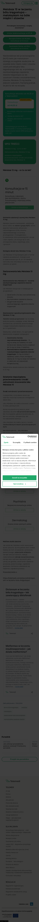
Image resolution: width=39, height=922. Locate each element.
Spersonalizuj (18, 484)
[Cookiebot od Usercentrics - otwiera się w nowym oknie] (28, 436)
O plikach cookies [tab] (30, 442)
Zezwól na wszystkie (19, 478)
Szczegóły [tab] (16, 442)
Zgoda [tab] (6, 442)
